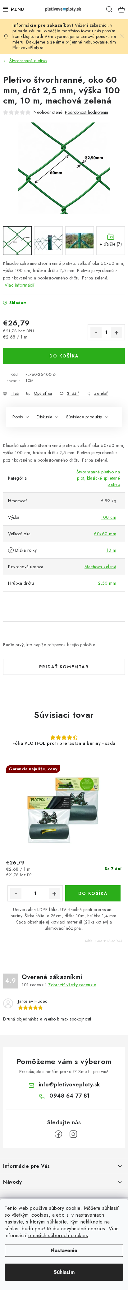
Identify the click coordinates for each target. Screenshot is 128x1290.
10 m (111, 550)
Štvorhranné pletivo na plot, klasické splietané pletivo (98, 478)
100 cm (108, 517)
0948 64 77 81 (69, 1096)
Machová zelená (100, 567)
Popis (17, 417)
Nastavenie (64, 1250)
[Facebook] (58, 1134)
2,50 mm (107, 583)
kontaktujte (22, 36)
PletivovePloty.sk (28, 47)
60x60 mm (105, 534)
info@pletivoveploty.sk (69, 1084)
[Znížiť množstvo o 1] (96, 332)
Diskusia (44, 417)
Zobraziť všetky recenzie (72, 985)
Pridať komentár (64, 667)
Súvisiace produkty (84, 417)
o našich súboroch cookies (58, 1235)
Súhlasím (64, 1272)
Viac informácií (19, 285)
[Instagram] (73, 1134)
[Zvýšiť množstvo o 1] (116, 332)
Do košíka (64, 356)
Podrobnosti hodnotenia (86, 112)
